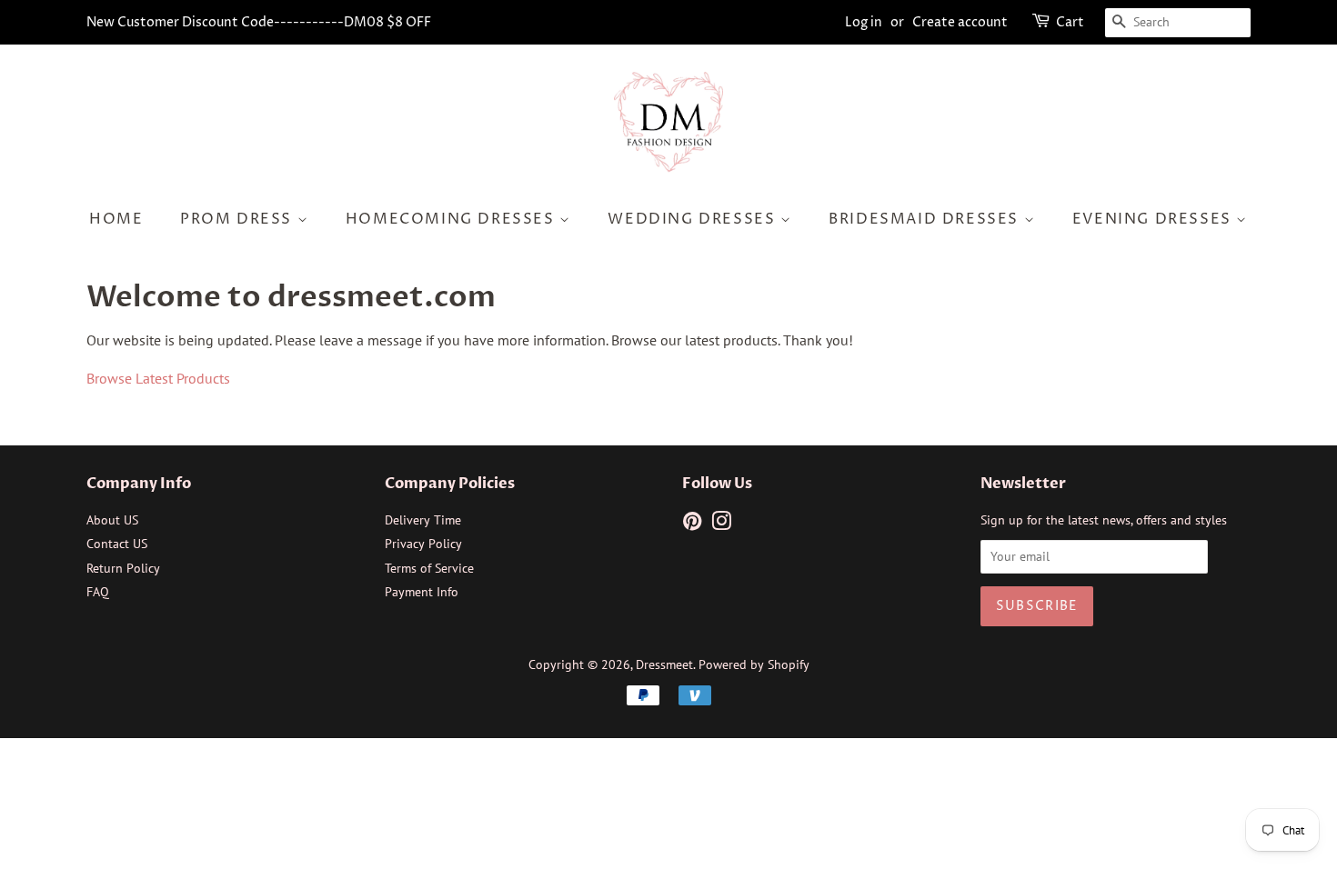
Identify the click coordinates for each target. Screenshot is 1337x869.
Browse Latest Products (158, 378)
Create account (960, 22)
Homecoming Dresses (452, 219)
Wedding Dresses (694, 219)
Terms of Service (429, 568)
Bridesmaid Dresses (926, 219)
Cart (1070, 22)
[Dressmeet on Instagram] (721, 524)
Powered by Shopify (754, 664)
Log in (863, 22)
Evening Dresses (1154, 219)
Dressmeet (664, 664)
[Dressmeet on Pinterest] (692, 524)
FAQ (97, 592)
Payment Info (421, 592)
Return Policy (123, 568)
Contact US (116, 543)
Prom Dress (238, 219)
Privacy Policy (423, 543)
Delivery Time (423, 520)
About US (112, 520)
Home (116, 219)
